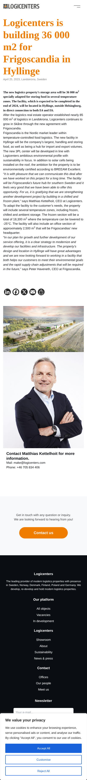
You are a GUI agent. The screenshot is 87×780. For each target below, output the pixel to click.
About (43, 646)
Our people (43, 683)
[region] (43, 746)
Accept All (43, 748)
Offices (43, 677)
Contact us (43, 533)
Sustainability (44, 652)
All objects (43, 609)
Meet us (43, 689)
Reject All (43, 771)
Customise (44, 759)
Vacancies (43, 615)
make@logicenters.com (29, 463)
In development (43, 621)
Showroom (43, 640)
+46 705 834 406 (28, 467)
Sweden (42, 79)
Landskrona (28, 79)
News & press (43, 658)
